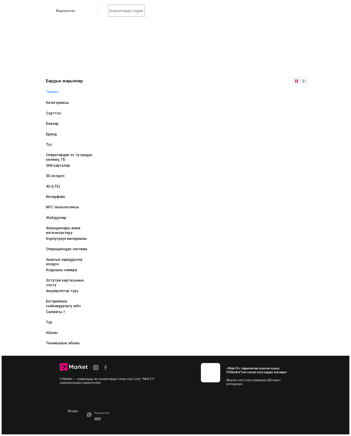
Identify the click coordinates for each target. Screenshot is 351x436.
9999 (97, 418)
